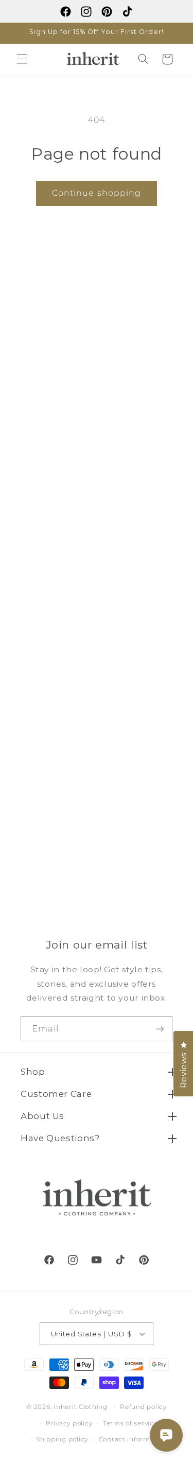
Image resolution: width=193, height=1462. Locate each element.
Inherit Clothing (81, 1407)
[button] (21, 59)
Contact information (133, 1439)
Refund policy (143, 1407)
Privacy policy (69, 1423)
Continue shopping (96, 193)
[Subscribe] (160, 1028)
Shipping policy (62, 1439)
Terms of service (130, 1423)
